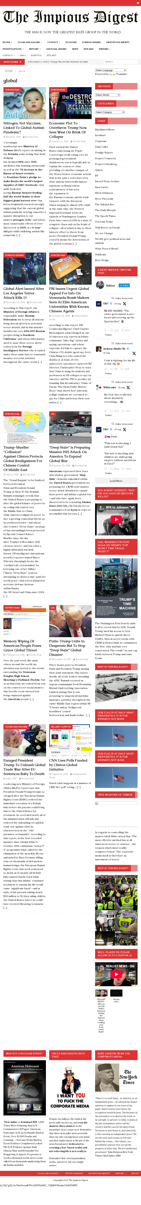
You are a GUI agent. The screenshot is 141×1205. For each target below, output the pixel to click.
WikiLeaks (109, 387)
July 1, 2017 (11, 778)
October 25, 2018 (61, 315)
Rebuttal (36, 55)
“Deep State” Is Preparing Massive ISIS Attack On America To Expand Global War (69, 454)
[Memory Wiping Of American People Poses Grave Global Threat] (24, 621)
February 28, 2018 (61, 465)
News (75, 49)
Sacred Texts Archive (107, 181)
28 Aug (117, 303)
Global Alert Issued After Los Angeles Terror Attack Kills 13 (23, 293)
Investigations (12, 49)
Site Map (89, 49)
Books (6, 42)
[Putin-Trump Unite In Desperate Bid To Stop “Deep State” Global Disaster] (70, 621)
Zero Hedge (102, 260)
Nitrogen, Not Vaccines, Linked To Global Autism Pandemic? (23, 127)
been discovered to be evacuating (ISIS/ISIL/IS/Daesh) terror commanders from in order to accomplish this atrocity (70, 506)
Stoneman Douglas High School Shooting (19, 675)
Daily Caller (101, 146)
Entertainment (74, 1173)
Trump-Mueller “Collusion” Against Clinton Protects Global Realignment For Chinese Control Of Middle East (23, 458)
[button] (101, 1013)
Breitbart (100, 135)
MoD (17, 150)
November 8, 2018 (15, 302)
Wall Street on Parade (107, 227)
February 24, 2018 (15, 654)
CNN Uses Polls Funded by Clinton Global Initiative (68, 765)
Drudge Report (104, 152)
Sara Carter (102, 187)
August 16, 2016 (60, 774)
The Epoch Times (105, 216)
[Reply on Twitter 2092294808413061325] (106, 469)
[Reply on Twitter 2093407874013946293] (106, 330)
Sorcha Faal (31, 136)
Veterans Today (104, 221)
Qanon (98, 170)
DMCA (23, 55)
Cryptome (101, 141)
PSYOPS (134, 1173)
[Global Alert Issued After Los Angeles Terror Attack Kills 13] (24, 269)
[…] (18, 235)
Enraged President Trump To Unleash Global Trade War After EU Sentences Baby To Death (24, 767)
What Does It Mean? (107, 248)
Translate (121, 74)
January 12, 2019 (60, 141)
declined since (22, 161)
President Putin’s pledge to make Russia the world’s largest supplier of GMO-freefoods (23, 181)
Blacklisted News (105, 129)
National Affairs (56, 49)
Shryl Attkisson (104, 192)
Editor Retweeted (124, 298)
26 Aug (106, 352)
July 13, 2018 (12, 474)
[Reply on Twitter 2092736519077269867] (106, 411)
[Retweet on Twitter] (113, 298)
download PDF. (29, 1122)
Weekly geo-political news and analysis (112, 240)
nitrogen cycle (22, 219)
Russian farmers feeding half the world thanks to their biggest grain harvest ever (22, 196)
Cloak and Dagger (29, 42)
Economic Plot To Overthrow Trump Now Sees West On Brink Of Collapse (68, 130)
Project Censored (105, 158)
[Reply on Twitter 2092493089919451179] (106, 369)
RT (96, 175)
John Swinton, (115, 1152)
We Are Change (104, 233)
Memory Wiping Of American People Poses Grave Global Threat (22, 645)
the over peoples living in (24, 335)
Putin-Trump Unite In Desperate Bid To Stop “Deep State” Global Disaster (67, 648)
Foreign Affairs (91, 42)
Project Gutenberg (106, 164)
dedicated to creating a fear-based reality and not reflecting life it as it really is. (68, 1148)
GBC (106, 303)
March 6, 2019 (13, 136)
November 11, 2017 (61, 659)
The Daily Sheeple (105, 210)
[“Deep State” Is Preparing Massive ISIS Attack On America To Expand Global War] (70, 427)
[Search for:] (120, 61)
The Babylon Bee (104, 204)
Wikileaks (100, 254)
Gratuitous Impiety (118, 42)
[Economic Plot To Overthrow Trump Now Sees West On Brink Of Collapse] (70, 103)
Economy (71, 42)
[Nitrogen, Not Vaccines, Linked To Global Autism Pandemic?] (24, 103)
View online (10, 1122)
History (34, 49)
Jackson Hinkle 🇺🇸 (114, 348)
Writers (104, 49)
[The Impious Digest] (70, 36)
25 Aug (117, 429)
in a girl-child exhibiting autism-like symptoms (24, 231)
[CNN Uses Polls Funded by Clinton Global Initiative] (70, 740)
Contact (52, 42)
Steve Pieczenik (104, 198)
